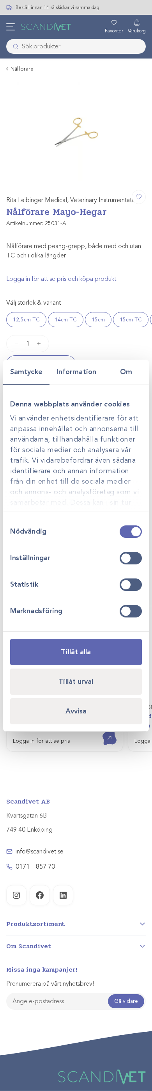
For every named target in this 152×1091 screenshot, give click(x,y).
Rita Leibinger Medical (36, 200)
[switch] (131, 558)
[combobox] (76, 46)
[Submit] (13, 46)
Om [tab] (126, 371)
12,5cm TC (26, 319)
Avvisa (76, 711)
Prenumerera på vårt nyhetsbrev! (50, 984)
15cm (98, 319)
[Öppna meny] (10, 27)
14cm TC (66, 319)
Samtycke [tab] (26, 371)
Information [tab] (76, 371)
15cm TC (131, 319)
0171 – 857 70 (35, 867)
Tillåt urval (75, 681)
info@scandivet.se (40, 851)
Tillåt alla (76, 652)
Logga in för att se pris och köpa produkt (61, 279)
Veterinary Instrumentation (105, 200)
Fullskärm (121, 174)
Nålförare (22, 69)
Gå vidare (126, 1001)
